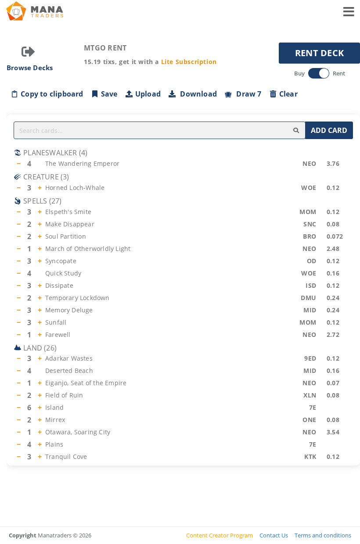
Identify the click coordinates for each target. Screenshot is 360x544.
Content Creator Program (219, 535)
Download (196, 94)
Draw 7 (247, 94)
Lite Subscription (189, 61)
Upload (148, 94)
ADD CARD (329, 130)
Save (109, 94)
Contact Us (273, 535)
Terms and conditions (323, 535)
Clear (288, 94)
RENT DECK (319, 53)
